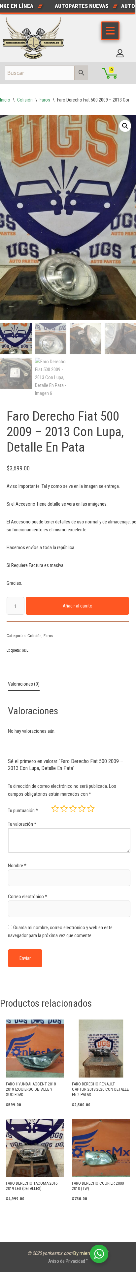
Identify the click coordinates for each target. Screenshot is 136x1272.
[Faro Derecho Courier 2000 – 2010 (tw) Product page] (101, 1148)
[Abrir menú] (110, 30)
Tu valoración (22, 824)
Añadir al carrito (77, 605)
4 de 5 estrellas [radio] (82, 809)
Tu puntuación (23, 810)
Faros (45, 100)
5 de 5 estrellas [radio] (91, 809)
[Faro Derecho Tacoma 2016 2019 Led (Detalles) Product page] (35, 1148)
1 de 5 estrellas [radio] (55, 809)
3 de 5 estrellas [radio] (73, 809)
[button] (125, 126)
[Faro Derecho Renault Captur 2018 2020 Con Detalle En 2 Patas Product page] (101, 1049)
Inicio (5, 100)
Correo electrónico (27, 897)
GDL (25, 650)
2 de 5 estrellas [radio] (64, 809)
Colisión (25, 100)
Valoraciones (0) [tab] (24, 684)
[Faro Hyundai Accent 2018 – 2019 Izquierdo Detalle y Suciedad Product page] (35, 1049)
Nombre (17, 866)
